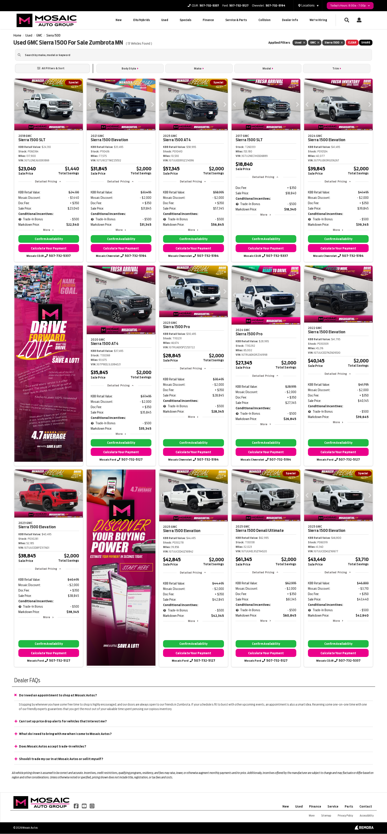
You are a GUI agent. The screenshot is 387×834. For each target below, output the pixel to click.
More (46, 230)
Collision (264, 20)
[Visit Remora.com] (364, 828)
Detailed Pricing (46, 181)
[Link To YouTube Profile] (84, 806)
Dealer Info (290, 20)
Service (332, 806)
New (119, 20)
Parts (349, 806)
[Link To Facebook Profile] (76, 806)
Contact (365, 806)
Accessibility (367, 815)
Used (164, 20)
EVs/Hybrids (141, 20)
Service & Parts (236, 20)
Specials (185, 20)
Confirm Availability (49, 239)
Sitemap (326, 815)
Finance (208, 20)
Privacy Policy (345, 815)
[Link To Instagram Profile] (92, 806)
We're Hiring (318, 20)
